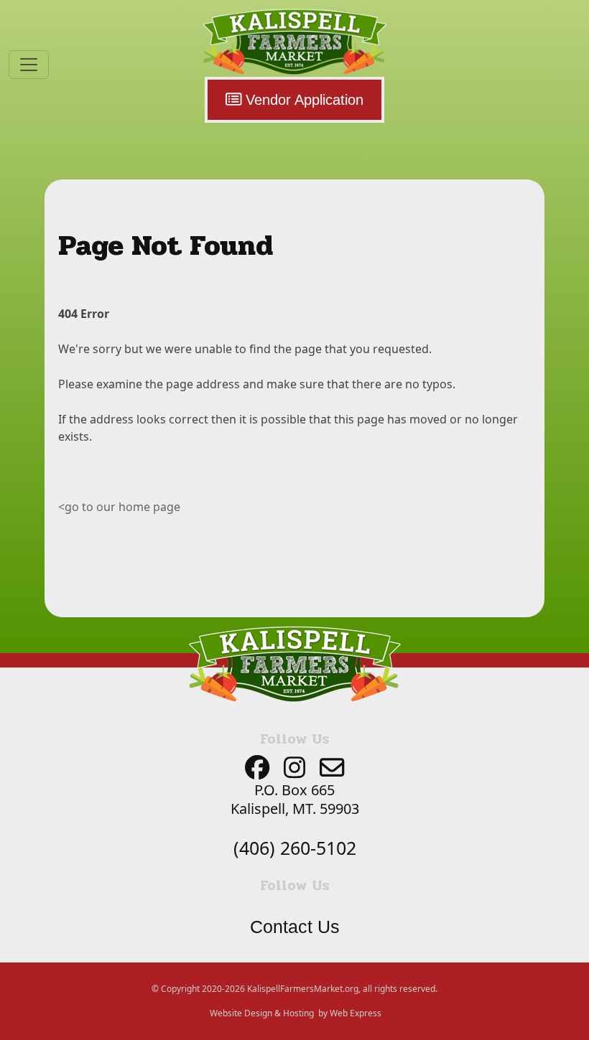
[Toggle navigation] (29, 64)
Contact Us (295, 927)
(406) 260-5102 (294, 847)
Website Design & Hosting (262, 1013)
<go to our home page (119, 507)
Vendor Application (302, 100)
